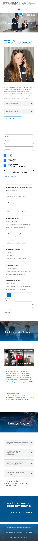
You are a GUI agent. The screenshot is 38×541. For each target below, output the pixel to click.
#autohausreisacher (19, 377)
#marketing (28, 377)
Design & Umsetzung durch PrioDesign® (19, 537)
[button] (3, 538)
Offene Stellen (12, 118)
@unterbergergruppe (12, 393)
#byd (15, 379)
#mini (12, 379)
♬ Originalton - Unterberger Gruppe (17, 399)
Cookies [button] (29, 532)
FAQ (14, 485)
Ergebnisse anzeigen (19, 172)
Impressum (9, 532)
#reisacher (9, 377)
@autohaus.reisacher (12, 371)
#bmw (8, 379)
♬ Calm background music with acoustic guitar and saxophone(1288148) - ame (20, 382)
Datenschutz (20, 532)
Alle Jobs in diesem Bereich (19, 513)
